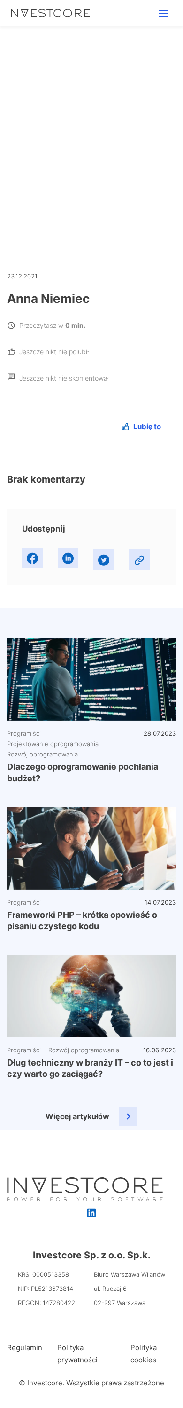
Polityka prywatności (77, 1353)
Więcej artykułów (77, 1116)
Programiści (24, 733)
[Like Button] (141, 426)
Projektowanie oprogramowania (53, 744)
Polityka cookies (143, 1353)
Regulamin (24, 1347)
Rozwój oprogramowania (42, 754)
